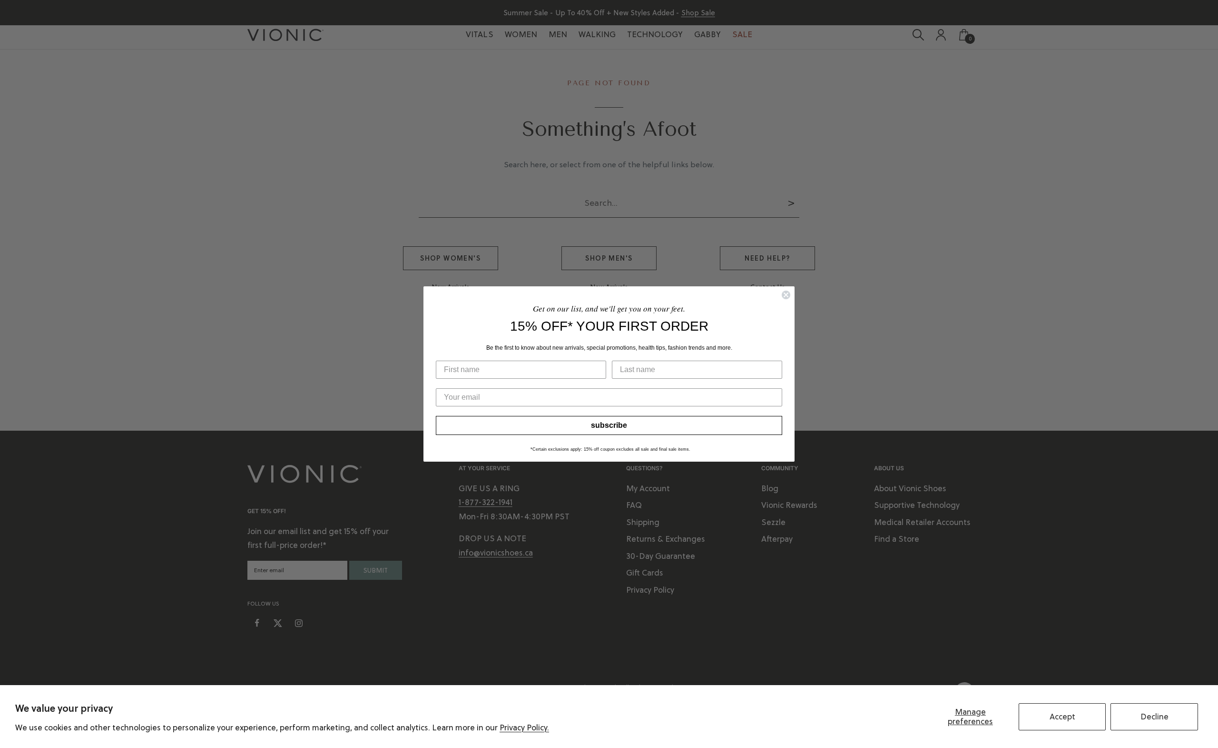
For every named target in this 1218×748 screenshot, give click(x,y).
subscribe (609, 425)
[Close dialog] (786, 295)
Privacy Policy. (524, 727)
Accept (1062, 716)
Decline (1154, 716)
